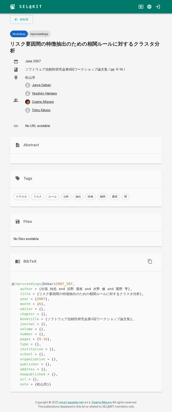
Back (24, 19)
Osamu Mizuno (102, 402)
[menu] (13, 7)
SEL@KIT (31, 6)
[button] (21, 196)
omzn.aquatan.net (71, 402)
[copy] (150, 261)
